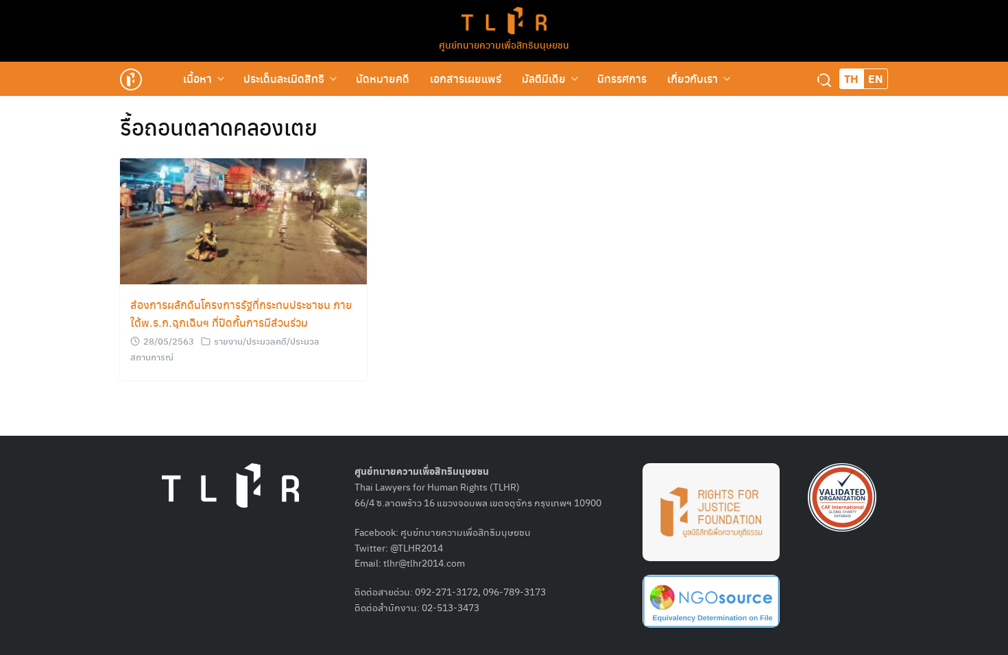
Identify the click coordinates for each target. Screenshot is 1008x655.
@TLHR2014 (416, 547)
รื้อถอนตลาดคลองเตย (218, 127)
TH (851, 78)
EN (875, 78)
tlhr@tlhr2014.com (424, 562)
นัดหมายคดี (382, 78)
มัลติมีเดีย (544, 78)
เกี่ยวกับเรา (692, 78)
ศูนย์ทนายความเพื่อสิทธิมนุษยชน (504, 44)
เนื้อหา (197, 78)
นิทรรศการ (622, 78)
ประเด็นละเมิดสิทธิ (283, 78)
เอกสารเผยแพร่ (465, 78)
